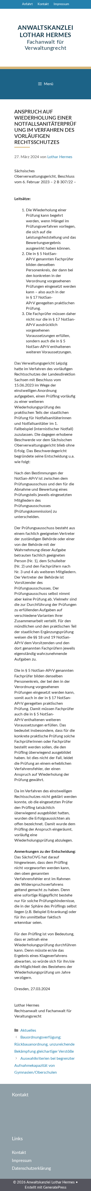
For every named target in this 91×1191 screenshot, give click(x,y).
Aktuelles (28, 1030)
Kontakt (43, 4)
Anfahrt (27, 4)
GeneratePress (54, 1187)
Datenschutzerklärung (31, 1168)
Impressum (61, 4)
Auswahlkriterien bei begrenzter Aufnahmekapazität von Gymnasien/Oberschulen (44, 1066)
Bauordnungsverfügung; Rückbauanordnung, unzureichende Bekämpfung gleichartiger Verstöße (44, 1044)
